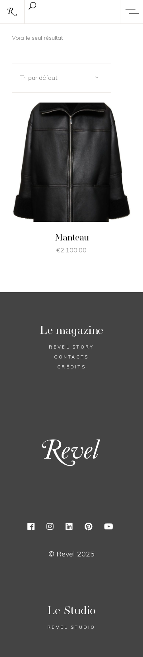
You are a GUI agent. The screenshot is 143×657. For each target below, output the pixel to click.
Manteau (71, 237)
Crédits (71, 367)
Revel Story (71, 347)
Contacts (71, 357)
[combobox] (61, 78)
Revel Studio (71, 627)
